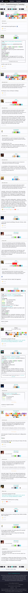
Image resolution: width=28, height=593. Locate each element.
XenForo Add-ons (11, 586)
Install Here (13, 376)
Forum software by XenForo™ (14, 583)
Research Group (10, 295)
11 (15, 9)
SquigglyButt (16, 129)
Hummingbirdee (16, 411)
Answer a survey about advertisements (13, 41)
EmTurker (16, 216)
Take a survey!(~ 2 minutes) (10, 294)
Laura (16, 153)
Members (12, 1)
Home (2, 1)
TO (3, 46)
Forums (6, 1)
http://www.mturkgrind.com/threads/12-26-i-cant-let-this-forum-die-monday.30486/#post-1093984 (13, 340)
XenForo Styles (17, 586)
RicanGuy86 (16, 485)
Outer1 (16, 35)
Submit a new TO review (7, 306)
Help (16, 587)
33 (19, 9)
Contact (4, 45)
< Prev (2, 9)
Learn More (22, 375)
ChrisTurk (16, 176)
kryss (16, 99)
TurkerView (18, 1)
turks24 (16, 350)
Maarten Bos (10, 44)
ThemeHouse (20, 584)
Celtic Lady (16, 288)
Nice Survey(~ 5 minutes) (10, 356)
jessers (16, 11)
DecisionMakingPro (11, 358)
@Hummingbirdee (8, 207)
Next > (22, 9)
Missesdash (16, 232)
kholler (16, 508)
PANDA (3, 42)
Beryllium (12, 587)
